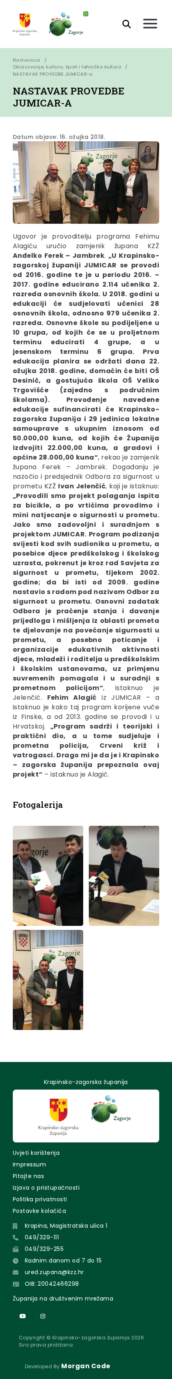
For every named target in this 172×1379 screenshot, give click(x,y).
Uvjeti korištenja (36, 1153)
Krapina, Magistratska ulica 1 (66, 1226)
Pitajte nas (28, 1176)
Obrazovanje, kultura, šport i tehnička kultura (67, 67)
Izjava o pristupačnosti (46, 1188)
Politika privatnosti (40, 1199)
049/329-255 (44, 1249)
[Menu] (150, 24)
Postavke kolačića (39, 1211)
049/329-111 (42, 1237)
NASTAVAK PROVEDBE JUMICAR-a (53, 74)
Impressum (29, 1164)
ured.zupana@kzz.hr (54, 1272)
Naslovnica (26, 60)
